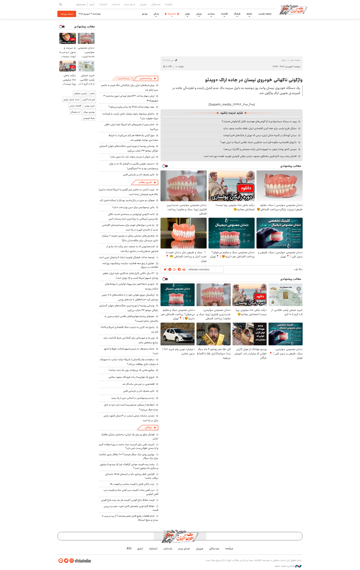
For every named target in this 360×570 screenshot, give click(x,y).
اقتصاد (224, 14)
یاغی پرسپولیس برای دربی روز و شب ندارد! (133, 207)
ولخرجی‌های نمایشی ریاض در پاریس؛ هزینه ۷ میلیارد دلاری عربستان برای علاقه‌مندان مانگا (130, 238)
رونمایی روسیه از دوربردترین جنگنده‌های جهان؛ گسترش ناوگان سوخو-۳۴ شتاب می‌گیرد (128, 148)
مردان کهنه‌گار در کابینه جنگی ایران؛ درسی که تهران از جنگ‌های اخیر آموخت (260, 135)
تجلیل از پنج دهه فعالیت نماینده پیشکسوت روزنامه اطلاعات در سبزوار (130, 265)
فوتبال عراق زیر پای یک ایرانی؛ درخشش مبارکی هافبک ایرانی (129, 436)
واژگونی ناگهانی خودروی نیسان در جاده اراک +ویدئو (254, 80)
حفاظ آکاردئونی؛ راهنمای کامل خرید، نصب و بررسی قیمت (131, 508)
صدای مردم (129, 4)
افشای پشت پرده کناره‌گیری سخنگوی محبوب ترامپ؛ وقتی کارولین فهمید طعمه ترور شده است (250, 156)
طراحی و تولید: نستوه (285, 566)
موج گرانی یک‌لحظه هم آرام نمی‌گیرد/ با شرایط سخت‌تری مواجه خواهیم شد (133, 137)
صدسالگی (155, 4)
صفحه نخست (265, 14)
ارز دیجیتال (75, 112)
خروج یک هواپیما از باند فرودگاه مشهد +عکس (131, 377)
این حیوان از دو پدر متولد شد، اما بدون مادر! (132, 157)
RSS (129, 549)
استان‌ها (172, 14)
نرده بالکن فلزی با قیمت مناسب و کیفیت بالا (132, 484)
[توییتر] (66, 560)
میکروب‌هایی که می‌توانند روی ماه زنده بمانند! (131, 370)
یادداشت (116, 4)
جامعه (249, 14)
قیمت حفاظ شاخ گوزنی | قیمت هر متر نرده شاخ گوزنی (127, 500)
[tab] (147, 78)
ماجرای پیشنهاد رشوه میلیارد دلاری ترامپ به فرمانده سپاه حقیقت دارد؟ (130, 116)
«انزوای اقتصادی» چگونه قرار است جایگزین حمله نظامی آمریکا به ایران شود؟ (258, 142)
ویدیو (144, 14)
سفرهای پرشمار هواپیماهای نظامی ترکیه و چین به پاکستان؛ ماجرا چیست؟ (131, 318)
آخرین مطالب (145, 182)
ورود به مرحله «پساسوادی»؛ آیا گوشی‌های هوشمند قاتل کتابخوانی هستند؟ (259, 121)
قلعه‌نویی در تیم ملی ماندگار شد (138, 384)
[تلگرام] (60, 560)
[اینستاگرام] (71, 560)
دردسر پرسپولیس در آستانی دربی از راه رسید (132, 398)
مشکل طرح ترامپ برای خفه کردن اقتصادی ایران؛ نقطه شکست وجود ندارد (260, 128)
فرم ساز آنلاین (89, 99)
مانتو (92, 93)
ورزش (199, 14)
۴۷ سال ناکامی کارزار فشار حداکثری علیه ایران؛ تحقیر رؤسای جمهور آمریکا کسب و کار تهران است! (130, 275)
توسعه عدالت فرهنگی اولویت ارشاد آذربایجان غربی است (126, 257)
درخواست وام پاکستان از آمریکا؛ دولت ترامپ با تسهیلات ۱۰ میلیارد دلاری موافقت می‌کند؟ (129, 361)
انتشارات (103, 4)
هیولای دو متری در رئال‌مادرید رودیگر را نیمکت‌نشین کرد (127, 200)
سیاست (211, 14)
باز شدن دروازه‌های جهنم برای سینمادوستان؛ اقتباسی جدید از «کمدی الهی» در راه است (130, 227)
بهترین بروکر (89, 112)
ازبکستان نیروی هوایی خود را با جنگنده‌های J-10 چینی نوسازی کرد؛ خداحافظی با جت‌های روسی (130, 297)
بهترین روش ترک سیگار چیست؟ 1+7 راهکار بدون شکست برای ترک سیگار (128, 456)
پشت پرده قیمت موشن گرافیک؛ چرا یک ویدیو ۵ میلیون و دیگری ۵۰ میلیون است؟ (129, 466)
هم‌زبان (143, 4)
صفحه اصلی (295, 60)
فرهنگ (237, 14)
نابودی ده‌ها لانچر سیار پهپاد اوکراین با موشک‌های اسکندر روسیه (131, 286)
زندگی (156, 14)
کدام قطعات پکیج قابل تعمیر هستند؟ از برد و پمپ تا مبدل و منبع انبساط (130, 518)
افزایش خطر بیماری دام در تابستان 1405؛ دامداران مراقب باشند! (131, 476)
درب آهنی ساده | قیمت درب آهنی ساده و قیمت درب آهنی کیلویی (131, 492)
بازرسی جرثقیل (80, 93)
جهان (187, 14)
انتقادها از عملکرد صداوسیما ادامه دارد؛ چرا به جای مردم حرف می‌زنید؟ (131, 407)
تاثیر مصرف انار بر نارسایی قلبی (138, 174)
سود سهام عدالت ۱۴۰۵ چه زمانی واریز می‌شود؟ (131, 107)
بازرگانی (148, 427)
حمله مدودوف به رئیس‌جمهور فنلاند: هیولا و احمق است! (131, 351)
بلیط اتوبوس (89, 118)
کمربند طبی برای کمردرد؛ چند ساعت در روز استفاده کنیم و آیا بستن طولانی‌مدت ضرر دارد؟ (128, 446)
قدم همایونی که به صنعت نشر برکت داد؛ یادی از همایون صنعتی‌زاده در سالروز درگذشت (132, 248)
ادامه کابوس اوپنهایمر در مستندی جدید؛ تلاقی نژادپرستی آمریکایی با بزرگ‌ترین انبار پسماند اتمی (133, 216)
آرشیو (92, 4)
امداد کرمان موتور (71, 99)
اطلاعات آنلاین (293, 9)
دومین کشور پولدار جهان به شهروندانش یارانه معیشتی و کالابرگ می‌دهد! (260, 149)
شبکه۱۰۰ (168, 4)
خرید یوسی (90, 106)
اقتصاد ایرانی (75, 106)
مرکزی (284, 60)
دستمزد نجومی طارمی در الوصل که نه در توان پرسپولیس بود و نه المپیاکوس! (133, 166)
